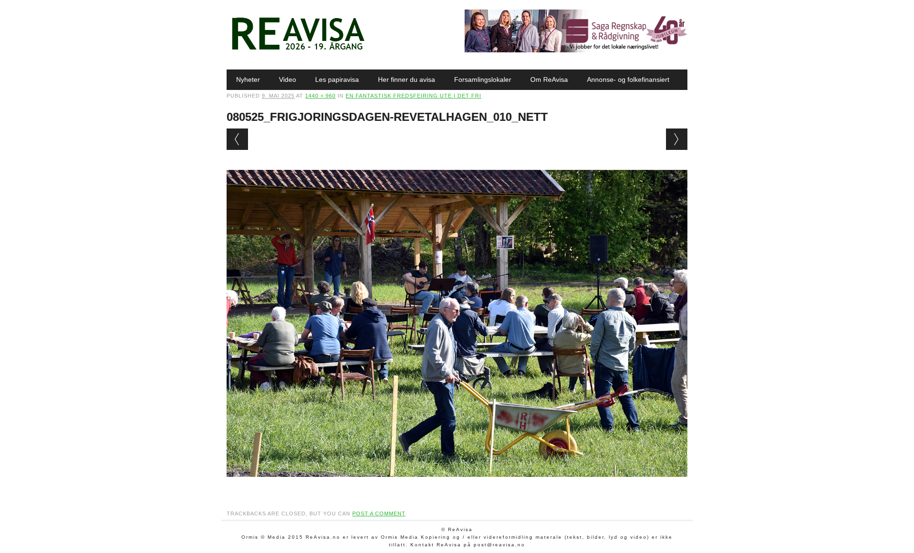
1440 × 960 (320, 96)
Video (287, 79)
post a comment (378, 513)
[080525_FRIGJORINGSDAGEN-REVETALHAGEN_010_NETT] (457, 486)
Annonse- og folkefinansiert (628, 79)
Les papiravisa (337, 79)
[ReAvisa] (298, 50)
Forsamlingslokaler (482, 79)
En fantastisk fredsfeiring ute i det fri (413, 96)
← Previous (237, 139)
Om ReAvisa (549, 79)
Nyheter (248, 79)
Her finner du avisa (406, 79)
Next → (676, 139)
